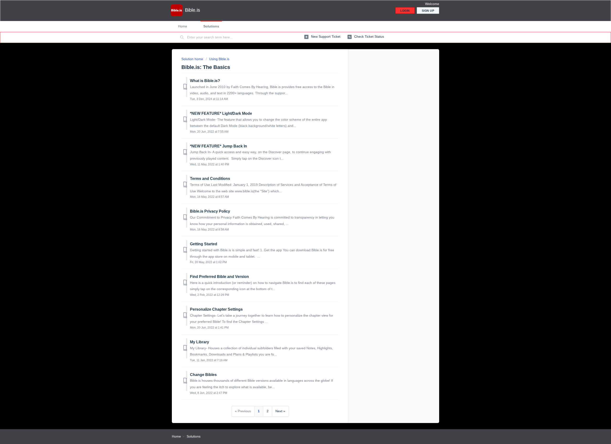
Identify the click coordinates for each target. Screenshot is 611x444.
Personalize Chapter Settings (216, 309)
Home (182, 26)
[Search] (182, 37)
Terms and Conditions (210, 179)
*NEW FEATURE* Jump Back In (218, 146)
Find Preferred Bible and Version (219, 277)
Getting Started (203, 244)
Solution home (192, 59)
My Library (199, 342)
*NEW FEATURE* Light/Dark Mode (221, 113)
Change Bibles (203, 375)
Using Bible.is (219, 59)
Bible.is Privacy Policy (210, 211)
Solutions (211, 26)
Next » (280, 411)
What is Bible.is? (205, 81)
